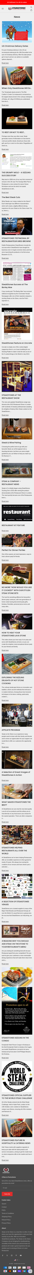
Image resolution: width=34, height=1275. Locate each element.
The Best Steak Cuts (11, 197)
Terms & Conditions (8, 1213)
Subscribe (7, 1194)
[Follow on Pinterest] (16, 1255)
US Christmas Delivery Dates (15, 46)
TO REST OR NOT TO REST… (13, 132)
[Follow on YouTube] (21, 1255)
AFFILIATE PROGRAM (11, 730)
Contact (4, 1207)
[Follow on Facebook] (2, 1255)
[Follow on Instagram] (12, 1255)
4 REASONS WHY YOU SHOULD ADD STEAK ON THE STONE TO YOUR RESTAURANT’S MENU (15, 944)
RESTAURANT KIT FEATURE (13, 525)
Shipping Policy (7, 1216)
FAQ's (3, 1210)
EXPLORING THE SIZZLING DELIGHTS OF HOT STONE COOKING (13, 680)
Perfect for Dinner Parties (13, 550)
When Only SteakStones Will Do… (17, 88)
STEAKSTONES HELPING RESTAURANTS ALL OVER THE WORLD (14, 850)
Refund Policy (6, 1220)
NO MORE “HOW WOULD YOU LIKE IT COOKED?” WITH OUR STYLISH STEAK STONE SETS (17, 590)
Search (4, 1203)
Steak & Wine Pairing (11, 442)
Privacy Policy (6, 1223)
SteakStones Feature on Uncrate (17, 343)
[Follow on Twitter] (7, 1255)
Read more (5, 63)
